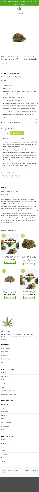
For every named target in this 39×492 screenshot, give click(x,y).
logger (34, 1)
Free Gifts (23, 1)
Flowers (10, 56)
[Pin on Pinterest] (16, 176)
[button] (8, 9)
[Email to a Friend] (12, 176)
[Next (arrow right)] (7, 489)
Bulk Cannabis (29, 56)
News (9, 1)
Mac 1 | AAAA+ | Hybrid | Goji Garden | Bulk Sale (10, 292)
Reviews (4, 1)
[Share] (12, 481)
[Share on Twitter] (9, 176)
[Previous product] (6, 64)
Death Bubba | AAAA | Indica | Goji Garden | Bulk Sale (29, 257)
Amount (3, 122)
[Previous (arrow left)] (2, 489)
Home (3, 56)
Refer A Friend (16, 1)
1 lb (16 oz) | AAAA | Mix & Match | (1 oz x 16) (29, 292)
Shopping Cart (16, 4)
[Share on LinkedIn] (19, 176)
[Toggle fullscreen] (7, 481)
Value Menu (18, 56)
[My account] (2, 9)
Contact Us (24, 4)
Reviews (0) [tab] (5, 194)
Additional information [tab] (9, 191)
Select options (10, 262)
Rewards (29, 1)
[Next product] (3, 64)
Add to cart (17, 133)
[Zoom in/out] (2, 481)
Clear (36, 119)
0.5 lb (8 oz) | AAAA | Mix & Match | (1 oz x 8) (10, 256)
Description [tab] (5, 187)
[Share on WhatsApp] (3, 176)
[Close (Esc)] (17, 481)
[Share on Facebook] (6, 176)
